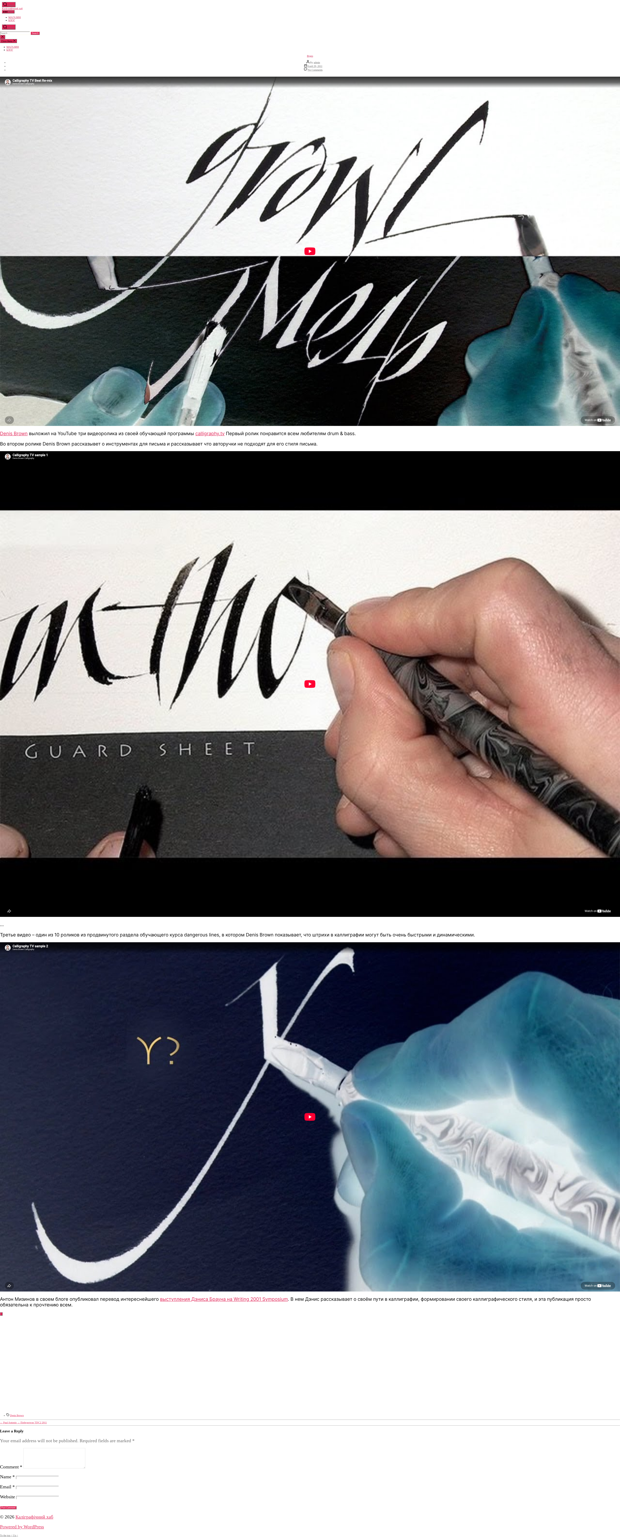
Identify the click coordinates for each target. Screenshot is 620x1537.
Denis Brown (14, 433)
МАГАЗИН (14, 17)
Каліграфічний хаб (12, 8)
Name (7, 1476)
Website (7, 1496)
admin (317, 62)
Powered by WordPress (22, 1526)
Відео (310, 56)
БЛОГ (11, 20)
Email (7, 1486)
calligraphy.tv (210, 433)
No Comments (315, 70)
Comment (11, 1466)
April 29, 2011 (315, 66)
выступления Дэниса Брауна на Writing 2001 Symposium (224, 1299)
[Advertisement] (310, 1343)
